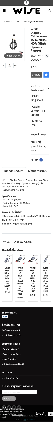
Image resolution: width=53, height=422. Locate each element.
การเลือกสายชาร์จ (10, 378)
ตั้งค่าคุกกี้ (39, 414)
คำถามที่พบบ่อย (9, 359)
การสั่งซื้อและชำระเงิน (11, 335)
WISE (43, 134)
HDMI (19, 22)
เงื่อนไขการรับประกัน (11, 349)
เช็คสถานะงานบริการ (11, 354)
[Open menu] (4, 10)
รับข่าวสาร (9, 398)
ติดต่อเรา (36, 75)
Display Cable (23, 242)
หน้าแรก (7, 22)
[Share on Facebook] (41, 160)
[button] (50, 10)
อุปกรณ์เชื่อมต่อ (38, 146)
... (13, 22)
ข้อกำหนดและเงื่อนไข (11, 330)
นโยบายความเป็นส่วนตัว (13, 364)
